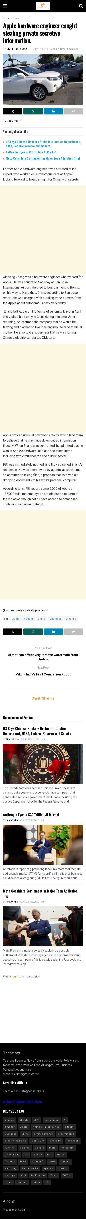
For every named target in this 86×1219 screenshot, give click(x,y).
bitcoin (69, 1127)
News (16, 18)
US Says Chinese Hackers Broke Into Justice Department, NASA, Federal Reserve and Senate (43, 143)
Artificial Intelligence (46, 1127)
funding (10, 1148)
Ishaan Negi (12, 820)
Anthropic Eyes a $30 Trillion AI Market (31, 152)
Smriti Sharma (17, 49)
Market (61, 1154)
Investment (12, 1154)
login (15, 976)
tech (23, 1175)
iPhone (37, 1154)
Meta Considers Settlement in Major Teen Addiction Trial (43, 158)
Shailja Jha (12, 739)
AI (65, 1120)
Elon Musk (37, 1140)
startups (10, 1175)
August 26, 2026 (30, 820)
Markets (10, 1161)
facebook (73, 1140)
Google (39, 1148)
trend (8, 1182)
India (52, 1148)
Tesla (53, 1175)
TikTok (67, 1175)
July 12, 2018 (40, 49)
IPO (49, 1154)
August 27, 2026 (31, 739)
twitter (36, 1182)
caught (28, 619)
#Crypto (9, 1120)
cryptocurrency (43, 1134)
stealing (71, 619)
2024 (36, 1120)
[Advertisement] (43, 229)
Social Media (30, 1168)
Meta (23, 1161)
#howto (24, 1120)
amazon (10, 1127)
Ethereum (55, 1140)
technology (38, 1175)
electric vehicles (15, 1140)
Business (10, 1134)
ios (26, 1154)
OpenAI (65, 1161)
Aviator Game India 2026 (22, 1102)
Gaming (25, 1148)
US (47, 1182)
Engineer (55, 619)
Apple (16, 619)
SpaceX (48, 1168)
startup (62, 1168)
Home (6, 18)
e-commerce (66, 1134)
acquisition (52, 1120)
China (41, 619)
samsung (11, 1168)
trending (22, 1182)
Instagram (67, 1148)
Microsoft (38, 1161)
